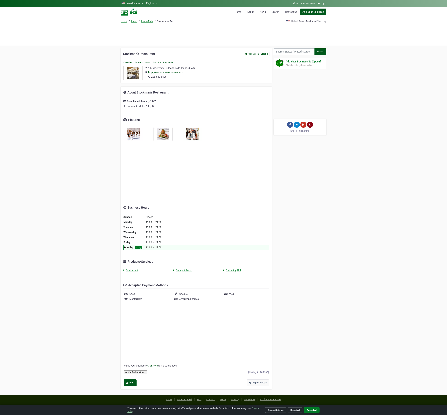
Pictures (138, 62)
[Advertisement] (223, 35)
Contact (210, 399)
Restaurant (132, 270)
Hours (148, 62)
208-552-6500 (159, 76)
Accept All (312, 410)
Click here (152, 365)
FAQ (199, 399)
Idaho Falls (147, 21)
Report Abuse (259, 382)
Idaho (134, 21)
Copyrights (249, 399)
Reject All (295, 410)
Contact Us (291, 11)
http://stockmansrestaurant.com (166, 72)
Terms (223, 399)
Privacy (235, 399)
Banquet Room (184, 270)
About (250, 11)
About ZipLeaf (184, 399)
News (263, 11)
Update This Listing (258, 54)
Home (238, 11)
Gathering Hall (233, 270)
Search (275, 11)
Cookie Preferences (270, 399)
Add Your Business (313, 11)
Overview (128, 62)
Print (131, 382)
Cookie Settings (276, 410)
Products (156, 62)
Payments (168, 62)
